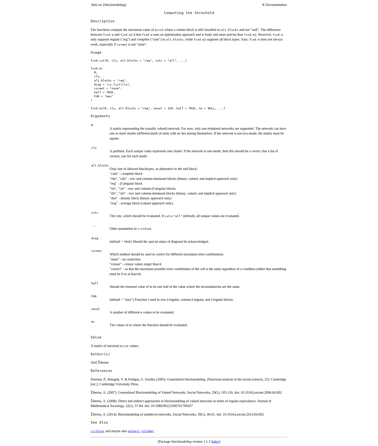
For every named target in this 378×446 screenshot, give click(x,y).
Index (215, 441)
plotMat (148, 431)
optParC (134, 431)
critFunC (98, 431)
